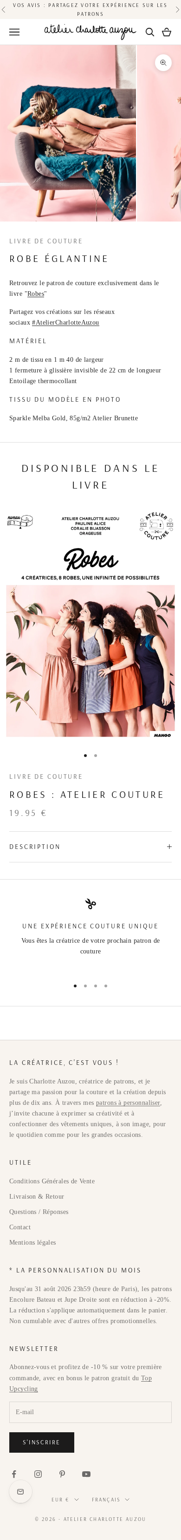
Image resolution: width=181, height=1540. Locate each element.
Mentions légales (32, 1242)
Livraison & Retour (37, 1196)
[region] (90, 934)
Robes (35, 293)
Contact (20, 1227)
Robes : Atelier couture (87, 794)
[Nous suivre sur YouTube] (86, 1474)
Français (106, 1499)
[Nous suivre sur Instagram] (38, 1474)
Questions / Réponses (38, 1211)
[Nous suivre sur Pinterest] (62, 1474)
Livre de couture (46, 241)
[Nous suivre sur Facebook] (14, 1474)
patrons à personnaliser (128, 1102)
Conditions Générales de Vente (52, 1181)
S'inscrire (42, 1442)
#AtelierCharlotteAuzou (65, 322)
